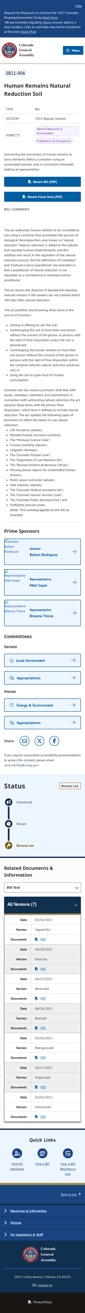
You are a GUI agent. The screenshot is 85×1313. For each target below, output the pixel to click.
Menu (75, 50)
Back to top (69, 1194)
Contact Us (45, 1285)
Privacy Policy (42, 1302)
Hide (78, 6)
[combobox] (42, 887)
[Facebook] (54, 741)
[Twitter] (39, 741)
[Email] (25, 741)
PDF (43, 939)
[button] (42, 1211)
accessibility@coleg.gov (21, 765)
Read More (50, 17)
